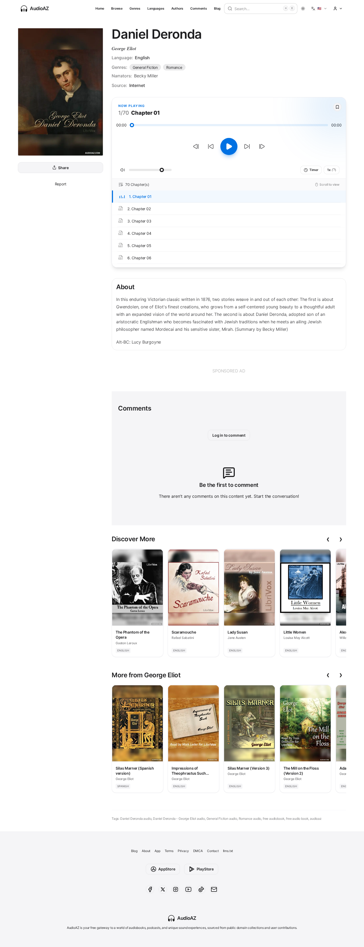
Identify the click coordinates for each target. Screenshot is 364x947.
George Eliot (124, 48)
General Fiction (145, 67)
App (157, 851)
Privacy (183, 851)
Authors (177, 8)
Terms (169, 851)
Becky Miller (146, 75)
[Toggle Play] (228, 146)
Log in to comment (228, 435)
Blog (217, 8)
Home (99, 8)
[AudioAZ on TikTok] (201, 889)
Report (60, 184)
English (142, 57)
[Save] (337, 107)
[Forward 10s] (247, 146)
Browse (117, 8)
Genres (135, 8)
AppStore (166, 869)
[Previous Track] (196, 146)
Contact (213, 851)
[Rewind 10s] (210, 146)
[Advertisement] (229, 371)
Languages (155, 8)
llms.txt (228, 851)
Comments (198, 8)
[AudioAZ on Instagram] (175, 889)
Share (63, 167)
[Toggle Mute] (122, 170)
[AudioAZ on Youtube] (188, 889)
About (146, 851)
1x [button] (329, 170)
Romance (174, 67)
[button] (319, 8)
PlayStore (205, 869)
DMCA (198, 851)
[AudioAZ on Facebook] (150, 889)
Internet (137, 85)
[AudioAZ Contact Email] (214, 889)
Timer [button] (313, 170)
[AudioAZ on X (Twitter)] (163, 889)
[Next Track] (262, 146)
